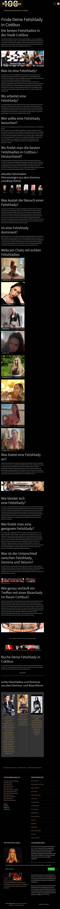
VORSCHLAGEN (46, 894)
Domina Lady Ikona (40, 192)
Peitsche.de (33, 820)
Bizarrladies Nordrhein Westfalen (11, 789)
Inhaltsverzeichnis (22, 767)
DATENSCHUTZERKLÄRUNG (21, 903)
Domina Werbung (35, 802)
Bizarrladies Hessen (8, 788)
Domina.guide (20, 167)
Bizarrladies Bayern (8, 782)
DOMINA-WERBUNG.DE (19, 905)
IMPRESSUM (11, 905)
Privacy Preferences (9, 869)
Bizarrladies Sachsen (8, 795)
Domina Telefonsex (35, 816)
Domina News (46, 904)
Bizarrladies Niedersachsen (10, 800)
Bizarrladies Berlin (8, 784)
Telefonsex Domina (5, 583)
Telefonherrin (34, 798)
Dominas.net (4, 167)
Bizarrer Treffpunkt (35, 788)
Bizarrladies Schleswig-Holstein (11, 793)
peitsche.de (5, 165)
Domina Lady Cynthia (33, 192)
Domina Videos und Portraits (37, 784)
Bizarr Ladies (34, 848)
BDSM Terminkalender (36, 830)
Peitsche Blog (34, 827)
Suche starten (22, 672)
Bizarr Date (33, 834)
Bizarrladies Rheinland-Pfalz (10, 791)
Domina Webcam (34, 780)
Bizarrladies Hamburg (9, 786)
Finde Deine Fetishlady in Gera (10, 767)
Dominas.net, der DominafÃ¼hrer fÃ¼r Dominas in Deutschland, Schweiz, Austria (22, 650)
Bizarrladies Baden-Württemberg (11, 781)
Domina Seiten (34, 791)
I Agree (51, 869)
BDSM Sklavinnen (35, 813)
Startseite (41, 904)
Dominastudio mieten (36, 795)
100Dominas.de (10, 167)
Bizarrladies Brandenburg (9, 796)
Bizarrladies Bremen (8, 798)
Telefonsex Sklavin (35, 805)
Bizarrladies (33, 823)
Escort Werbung (34, 809)
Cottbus (33, 39)
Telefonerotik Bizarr (35, 837)
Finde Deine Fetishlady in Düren (35, 767)
